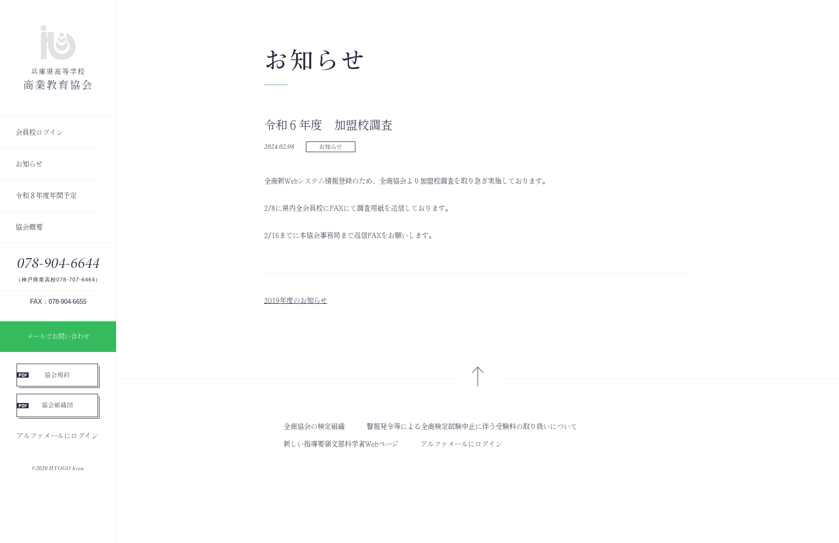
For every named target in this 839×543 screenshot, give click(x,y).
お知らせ (29, 163)
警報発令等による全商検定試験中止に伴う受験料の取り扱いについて (472, 426)
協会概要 (29, 227)
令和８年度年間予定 (46, 195)
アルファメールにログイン (57, 435)
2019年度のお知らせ (295, 300)
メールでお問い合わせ (58, 336)
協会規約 (57, 375)
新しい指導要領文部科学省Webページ (341, 443)
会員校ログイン (39, 132)
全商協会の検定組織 (314, 426)
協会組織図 (57, 405)
